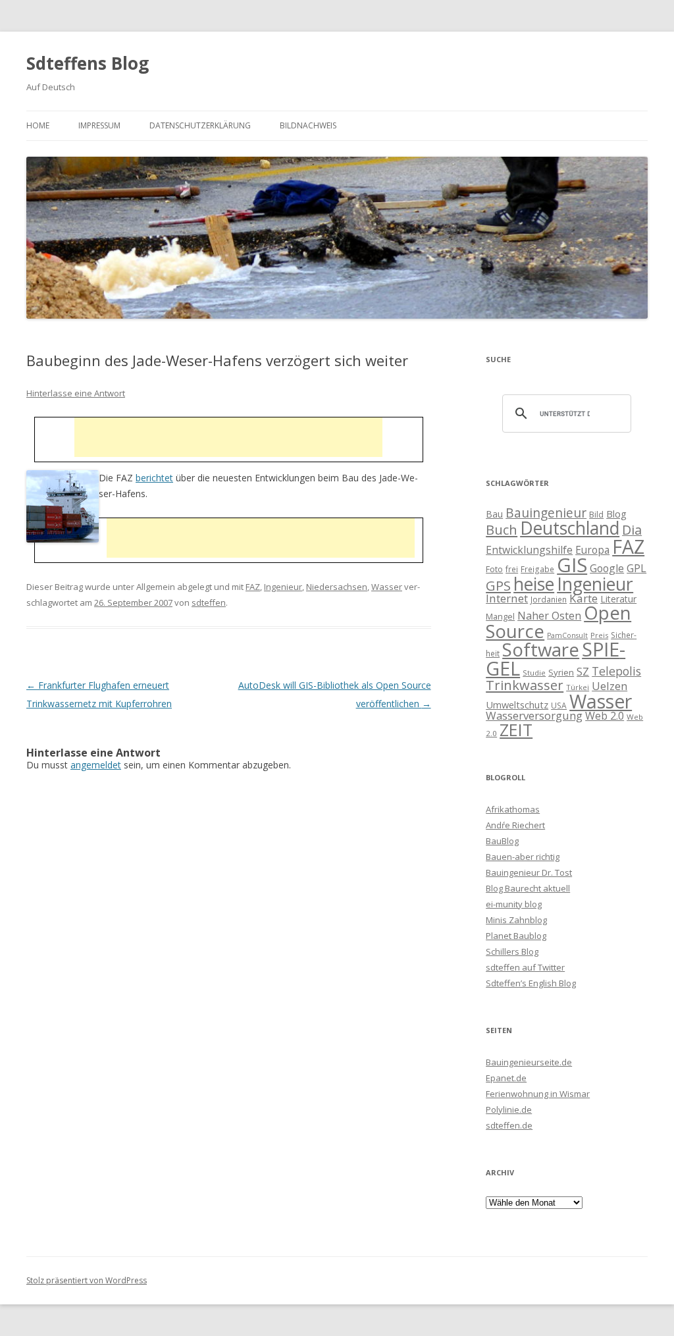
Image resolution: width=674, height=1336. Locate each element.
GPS (498, 585)
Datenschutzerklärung (200, 125)
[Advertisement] (228, 437)
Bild (596, 514)
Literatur (618, 599)
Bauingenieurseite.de (529, 1062)
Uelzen (609, 685)
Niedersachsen (336, 587)
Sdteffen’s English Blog (531, 983)
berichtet (154, 477)
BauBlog (502, 841)
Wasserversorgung (534, 715)
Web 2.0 (604, 715)
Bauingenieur (546, 512)
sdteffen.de (509, 1125)
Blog (616, 513)
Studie (534, 673)
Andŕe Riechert (515, 825)
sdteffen (209, 602)
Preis (599, 635)
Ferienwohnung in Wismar (538, 1094)
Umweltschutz (517, 704)
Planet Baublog (516, 936)
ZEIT (516, 729)
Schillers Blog (512, 951)
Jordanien (549, 599)
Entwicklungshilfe (529, 550)
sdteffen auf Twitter (525, 967)
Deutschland (569, 528)
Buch (501, 529)
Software (540, 649)
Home (37, 125)
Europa (592, 550)
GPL (636, 568)
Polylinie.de (509, 1109)
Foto (494, 569)
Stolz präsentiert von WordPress (86, 1280)
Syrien (561, 672)
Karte (583, 598)
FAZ (253, 587)
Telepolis (616, 671)
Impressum (99, 125)
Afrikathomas (513, 809)
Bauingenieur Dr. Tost (529, 872)
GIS (572, 565)
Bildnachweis (308, 125)
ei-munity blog (514, 904)
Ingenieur (283, 587)
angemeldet (95, 765)
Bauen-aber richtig (522, 857)
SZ (583, 671)
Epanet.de (506, 1078)
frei (512, 569)
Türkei (577, 687)
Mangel (500, 616)
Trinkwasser (524, 685)
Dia (632, 530)
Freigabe (537, 569)
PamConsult (567, 635)
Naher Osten (549, 615)
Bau (494, 514)
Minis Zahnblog (516, 920)
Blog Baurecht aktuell (528, 888)
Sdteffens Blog (87, 63)
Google (607, 568)
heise (533, 584)
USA (559, 705)
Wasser (386, 587)
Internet (507, 598)
